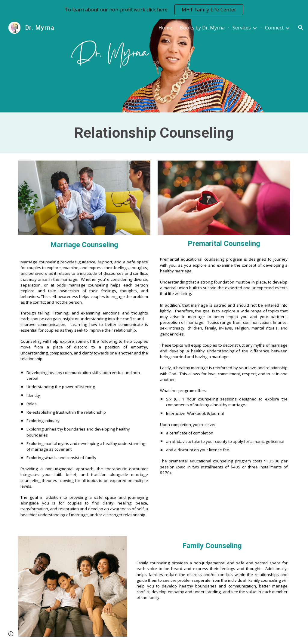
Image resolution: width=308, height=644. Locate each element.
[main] (154, 133)
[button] (301, 27)
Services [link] (242, 27)
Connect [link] (274, 27)
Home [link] (165, 27)
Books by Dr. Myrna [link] (202, 27)
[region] (154, 9)
